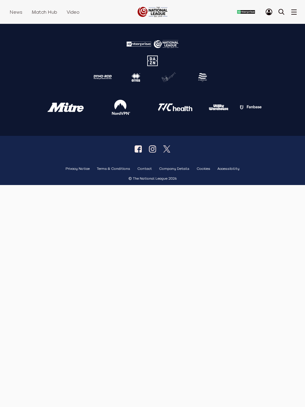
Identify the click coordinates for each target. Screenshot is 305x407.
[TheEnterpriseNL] (138, 149)
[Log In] (269, 12)
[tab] (269, 11)
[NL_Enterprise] (166, 149)
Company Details (174, 169)
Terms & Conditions (113, 169)
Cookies (203, 169)
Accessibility (228, 169)
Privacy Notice (78, 169)
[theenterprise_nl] (152, 149)
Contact (144, 169)
